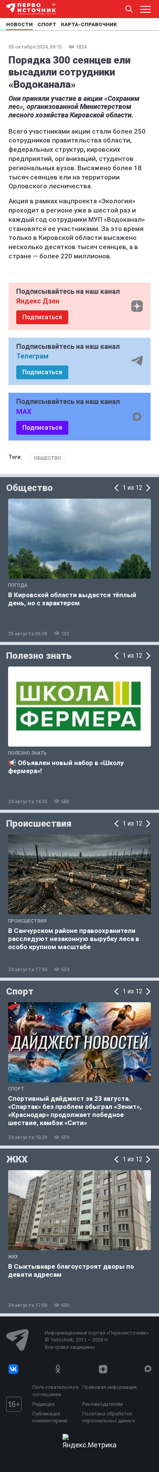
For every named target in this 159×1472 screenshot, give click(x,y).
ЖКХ (16, 1159)
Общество (47, 458)
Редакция (43, 1404)
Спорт (20, 991)
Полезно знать (38, 655)
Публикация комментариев (50, 1417)
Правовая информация (109, 1387)
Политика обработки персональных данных (108, 1417)
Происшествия (38, 823)
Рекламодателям (102, 1404)
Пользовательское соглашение (55, 1390)
